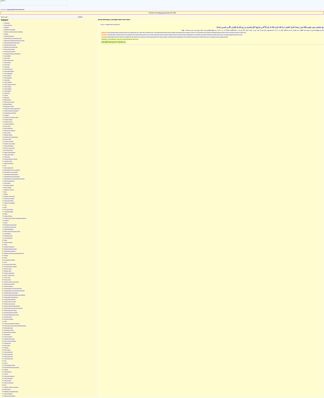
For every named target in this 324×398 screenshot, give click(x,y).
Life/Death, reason (8, 235)
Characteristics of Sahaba (10, 113)
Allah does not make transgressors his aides (14, 40)
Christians (6, 115)
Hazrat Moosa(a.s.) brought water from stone (14, 178)
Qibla (5, 321)
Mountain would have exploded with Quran (14, 253)
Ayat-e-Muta (7, 80)
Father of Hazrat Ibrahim (9, 152)
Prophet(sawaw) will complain (11, 292)
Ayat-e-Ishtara (7, 62)
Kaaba (5, 213)
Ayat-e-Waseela (8, 88)
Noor (5, 262)
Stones (5, 363)
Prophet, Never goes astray (10, 310)
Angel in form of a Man (9, 49)
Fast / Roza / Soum (8, 150)
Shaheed (6, 347)
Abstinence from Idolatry (9, 29)
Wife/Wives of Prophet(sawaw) (11, 391)
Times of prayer (7, 380)
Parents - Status (7, 268)
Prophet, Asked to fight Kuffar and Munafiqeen (14, 295)
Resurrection (7, 334)
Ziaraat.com (10, 9)
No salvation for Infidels (9, 260)
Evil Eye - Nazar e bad (9, 148)
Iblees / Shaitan (7, 187)
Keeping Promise (8, 216)
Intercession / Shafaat (9, 198)
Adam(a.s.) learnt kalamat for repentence (13, 31)
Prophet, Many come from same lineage (13, 308)
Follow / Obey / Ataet (9, 154)
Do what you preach (8, 141)
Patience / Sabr (7, 271)
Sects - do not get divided (10, 341)
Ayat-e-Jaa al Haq (8, 69)
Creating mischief (8, 119)
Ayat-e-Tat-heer (7, 86)
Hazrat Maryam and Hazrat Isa (11, 174)
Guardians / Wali (8, 161)
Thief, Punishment (8, 378)
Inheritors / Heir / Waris (9, 196)
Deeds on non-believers (9, 130)
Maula (5, 244)
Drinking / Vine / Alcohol (9, 143)
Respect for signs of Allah (10, 332)
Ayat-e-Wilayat (7, 91)
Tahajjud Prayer (7, 371)
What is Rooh (7, 389)
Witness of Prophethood (9, 396)
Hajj (5, 165)
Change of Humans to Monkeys (11, 110)
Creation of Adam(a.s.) (9, 124)
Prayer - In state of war (9, 275)
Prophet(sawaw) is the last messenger (13, 288)
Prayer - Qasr (7, 277)
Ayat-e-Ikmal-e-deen (9, 60)
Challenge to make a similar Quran (12, 108)
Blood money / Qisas (9, 106)
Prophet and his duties (9, 284)
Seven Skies (7, 345)
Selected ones (7, 343)
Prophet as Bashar (8, 286)
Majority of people (8, 242)
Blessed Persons (8, 104)
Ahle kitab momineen (9, 36)
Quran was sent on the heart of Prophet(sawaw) (15, 325)
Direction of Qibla (8, 135)
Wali (5, 385)
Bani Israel (6, 97)
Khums (5, 222)
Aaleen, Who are (8, 25)
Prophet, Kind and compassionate (12, 306)
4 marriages (7, 23)
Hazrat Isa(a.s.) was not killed (11, 172)
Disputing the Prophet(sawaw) (11, 137)
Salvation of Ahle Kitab (9, 339)
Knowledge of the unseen (10, 227)
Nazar (5, 257)
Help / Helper (7, 183)
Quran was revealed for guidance (11, 323)
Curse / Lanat (7, 126)
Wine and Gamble (8, 393)
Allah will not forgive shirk (10, 45)
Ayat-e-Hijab (7, 58)
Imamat (6, 194)
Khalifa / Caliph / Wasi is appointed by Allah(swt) (15, 218)
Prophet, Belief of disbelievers (11, 297)
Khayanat (6, 220)
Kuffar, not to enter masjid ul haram (12, 231)
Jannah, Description (8, 200)
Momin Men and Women (9, 251)
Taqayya (6, 374)
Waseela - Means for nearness (11, 387)
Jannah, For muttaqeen (9, 203)
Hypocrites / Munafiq (9, 185)
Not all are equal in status (10, 264)
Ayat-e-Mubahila (8, 77)
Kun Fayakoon (7, 233)
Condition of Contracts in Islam (11, 117)
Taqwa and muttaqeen (9, 376)
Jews (5, 205)
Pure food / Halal (8, 317)
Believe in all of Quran (9, 102)
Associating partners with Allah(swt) (12, 53)
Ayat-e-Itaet (6, 67)
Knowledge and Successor (10, 224)
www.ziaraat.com (162, 12)
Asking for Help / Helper (9, 51)
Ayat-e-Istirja (7, 64)
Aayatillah (6, 27)
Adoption (6, 34)
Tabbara (6, 369)
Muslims (6, 255)
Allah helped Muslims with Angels (12, 42)
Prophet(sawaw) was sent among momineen (14, 290)
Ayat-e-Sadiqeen (8, 82)
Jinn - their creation (8, 209)
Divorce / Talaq (7, 139)
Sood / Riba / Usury (8, 358)
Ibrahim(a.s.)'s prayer (9, 189)
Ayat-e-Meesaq (7, 75)
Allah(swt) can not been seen (11, 47)
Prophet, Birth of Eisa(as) (10, 299)
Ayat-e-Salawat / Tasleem (10, 84)
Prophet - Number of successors (11, 281)
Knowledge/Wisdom (8, 229)
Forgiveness (7, 156)
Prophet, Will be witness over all (11, 314)
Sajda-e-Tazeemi (8, 336)
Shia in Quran (7, 349)
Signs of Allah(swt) (8, 352)
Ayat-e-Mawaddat (8, 73)
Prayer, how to (7, 279)
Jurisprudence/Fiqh (8, 211)
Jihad (5, 207)
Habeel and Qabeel (8, 163)
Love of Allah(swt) (8, 238)
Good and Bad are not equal (10, 159)
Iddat (5, 192)
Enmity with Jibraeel (8, 145)
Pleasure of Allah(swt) (9, 273)
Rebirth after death (8, 328)
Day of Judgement (8, 128)
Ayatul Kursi (7, 93)
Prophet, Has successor (9, 303)
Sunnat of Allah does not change (11, 367)
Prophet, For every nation (10, 301)
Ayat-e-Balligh (7, 56)
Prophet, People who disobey (11, 312)
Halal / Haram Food (8, 167)
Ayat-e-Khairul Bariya (9, 71)
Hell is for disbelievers (9, 181)
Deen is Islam (7, 132)
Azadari (6, 95)
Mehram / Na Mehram (9, 246)
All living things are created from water (13, 38)
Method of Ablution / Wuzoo (10, 249)
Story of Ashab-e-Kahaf (9, 365)
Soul (5, 360)
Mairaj (5, 240)
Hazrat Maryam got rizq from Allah (12, 176)
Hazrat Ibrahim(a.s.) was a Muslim (12, 170)
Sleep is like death (8, 356)
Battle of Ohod (7, 99)
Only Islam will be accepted (10, 266)
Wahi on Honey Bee (8, 382)
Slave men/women (8, 354)
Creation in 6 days (8, 121)
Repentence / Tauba (9, 330)
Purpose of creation (8, 319)
